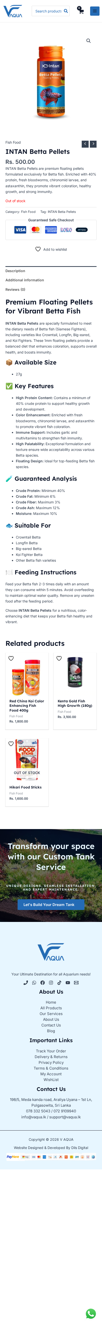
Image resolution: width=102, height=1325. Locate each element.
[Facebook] (42, 982)
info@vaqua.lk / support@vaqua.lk (51, 1117)
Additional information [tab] (24, 280)
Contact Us (51, 1025)
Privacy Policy (51, 1062)
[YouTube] (68, 982)
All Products (51, 1008)
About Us (51, 1019)
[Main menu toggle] (95, 11)
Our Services (51, 1013)
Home (51, 1002)
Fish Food (13, 142)
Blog (51, 1030)
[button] (88, 40)
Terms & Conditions (51, 1068)
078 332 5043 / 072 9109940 (51, 1111)
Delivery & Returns (51, 1056)
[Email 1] (76, 982)
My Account (51, 1074)
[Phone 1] (26, 982)
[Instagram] (51, 982)
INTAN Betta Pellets (62, 212)
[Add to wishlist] (11, 658)
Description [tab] (15, 271)
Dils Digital (79, 1147)
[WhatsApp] (34, 982)
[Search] (66, 11)
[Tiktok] (59, 982)
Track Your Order (51, 1051)
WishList (51, 1079)
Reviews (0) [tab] (15, 289)
